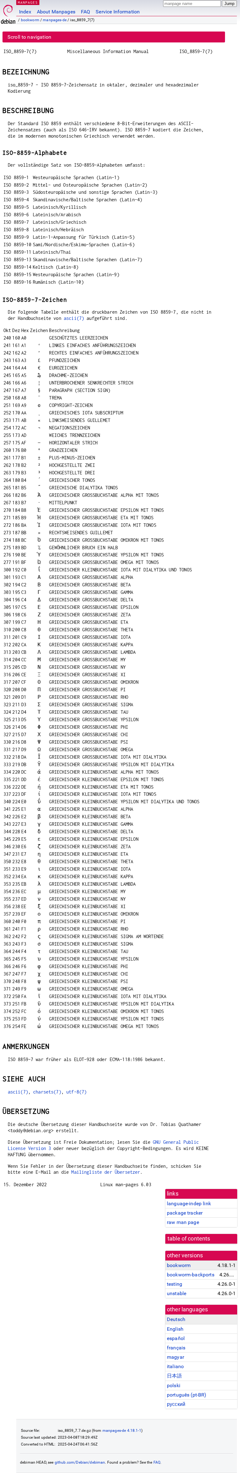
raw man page (183, 1222)
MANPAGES (28, 2)
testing (174, 1284)
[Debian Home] (8, 12)
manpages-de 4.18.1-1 (121, 1430)
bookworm (30, 20)
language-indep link (189, 1203)
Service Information (118, 12)
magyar (175, 1357)
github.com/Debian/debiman (80, 1462)
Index (25, 12)
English (175, 1329)
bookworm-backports (190, 1275)
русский (176, 1404)
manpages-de (55, 20)
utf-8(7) (76, 1091)
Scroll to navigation (29, 37)
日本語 (174, 1376)
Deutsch (176, 1319)
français (176, 1348)
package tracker (184, 1213)
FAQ (85, 12)
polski (173, 1385)
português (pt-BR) (187, 1395)
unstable (176, 1293)
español (176, 1338)
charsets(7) (47, 1091)
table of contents (189, 1239)
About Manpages (56, 12)
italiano (175, 1366)
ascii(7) (74, 318)
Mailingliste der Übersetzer (105, 1172)
